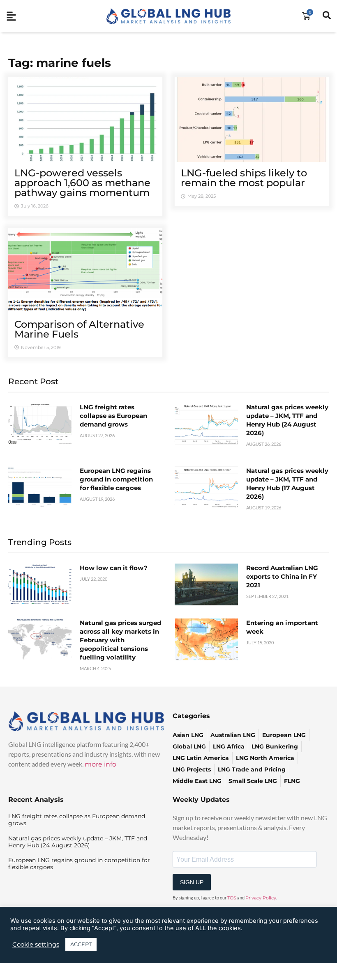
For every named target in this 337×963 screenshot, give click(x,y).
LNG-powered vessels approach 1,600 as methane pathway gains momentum (82, 183)
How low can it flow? (114, 568)
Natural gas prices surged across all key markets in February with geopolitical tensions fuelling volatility (120, 640)
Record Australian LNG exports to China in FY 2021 (282, 576)
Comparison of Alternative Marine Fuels (79, 329)
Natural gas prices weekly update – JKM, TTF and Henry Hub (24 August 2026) (77, 842)
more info (100, 764)
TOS (231, 898)
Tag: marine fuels (59, 63)
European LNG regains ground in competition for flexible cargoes (116, 479)
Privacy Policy (260, 898)
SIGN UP (191, 882)
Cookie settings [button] (35, 944)
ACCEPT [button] (81, 944)
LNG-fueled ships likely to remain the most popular (244, 178)
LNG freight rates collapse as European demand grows (113, 415)
